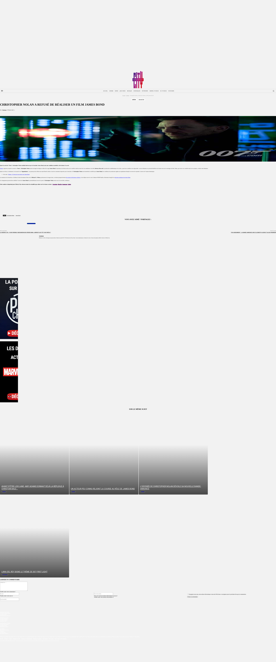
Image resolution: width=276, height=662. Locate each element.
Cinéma (127, 95)
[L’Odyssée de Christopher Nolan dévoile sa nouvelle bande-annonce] (173, 453)
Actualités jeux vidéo (4, 617)
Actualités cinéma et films (5, 613)
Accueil (123, 95)
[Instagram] (9, 72)
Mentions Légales (16, 638)
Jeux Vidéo (4, 574)
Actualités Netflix (3, 625)
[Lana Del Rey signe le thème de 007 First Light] (34, 536)
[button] (273, 90)
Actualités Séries (3, 614)
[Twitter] (4, 72)
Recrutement (45, 638)
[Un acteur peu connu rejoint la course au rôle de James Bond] (103, 453)
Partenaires (51, 638)
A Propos (6, 638)
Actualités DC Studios (4, 624)
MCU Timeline (63, 638)
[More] (30, 112)
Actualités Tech (3, 621)
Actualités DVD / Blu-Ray (5, 615)
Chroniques (2, 628)
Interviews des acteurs (4, 629)
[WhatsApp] (24, 112)
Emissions (2, 631)
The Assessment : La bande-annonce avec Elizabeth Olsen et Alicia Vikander (253, 232)
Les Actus (141, 99)
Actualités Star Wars (4, 626)
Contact (10, 638)
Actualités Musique (4, 618)
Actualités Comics (3, 620)
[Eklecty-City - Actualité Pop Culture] (138, 79)
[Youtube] (15, 72)
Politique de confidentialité (26, 638)
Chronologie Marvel (4, 633)
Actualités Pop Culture (4, 612)
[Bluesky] (6, 72)
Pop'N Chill (57, 638)
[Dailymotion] (12, 72)
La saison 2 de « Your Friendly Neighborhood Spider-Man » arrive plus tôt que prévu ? (25, 232)
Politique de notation (37, 638)
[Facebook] (1, 72)
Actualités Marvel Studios (5, 623)
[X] (19, 112)
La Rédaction (2, 632)
